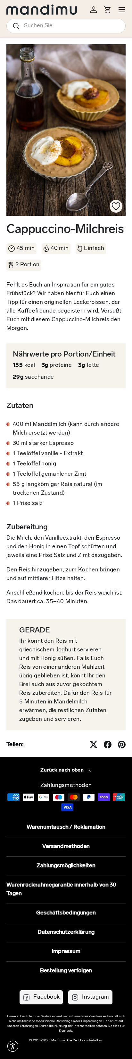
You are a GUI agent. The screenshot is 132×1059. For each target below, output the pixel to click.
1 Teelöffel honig (34, 464)
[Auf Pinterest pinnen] (122, 744)
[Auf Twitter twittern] (94, 744)
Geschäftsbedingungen (65, 913)
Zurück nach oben (62, 770)
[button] (12, 1046)
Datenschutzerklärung (66, 932)
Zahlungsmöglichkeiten (66, 866)
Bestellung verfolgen (66, 971)
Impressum (66, 952)
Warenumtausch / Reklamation (66, 827)
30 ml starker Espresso (43, 443)
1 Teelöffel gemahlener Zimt (50, 474)
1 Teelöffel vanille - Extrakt (48, 454)
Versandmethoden (66, 847)
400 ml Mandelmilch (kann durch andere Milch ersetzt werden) (66, 429)
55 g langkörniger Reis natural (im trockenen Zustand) (57, 489)
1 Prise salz (28, 504)
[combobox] (66, 26)
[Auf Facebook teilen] (108, 744)
